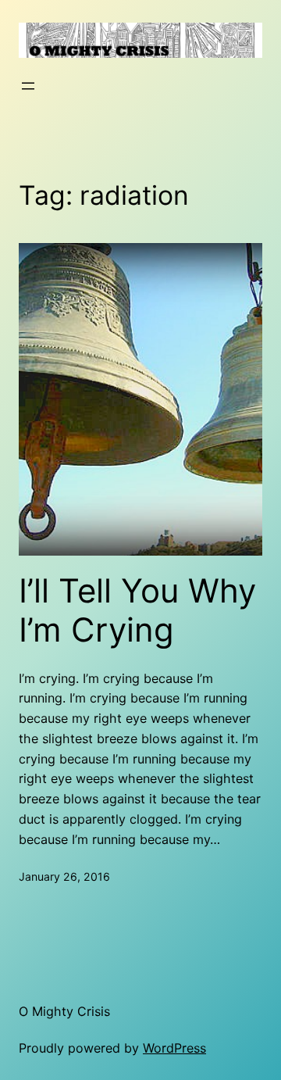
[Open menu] (28, 86)
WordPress (174, 1048)
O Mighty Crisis (64, 1011)
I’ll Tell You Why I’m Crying (137, 610)
